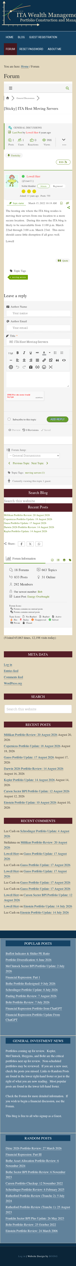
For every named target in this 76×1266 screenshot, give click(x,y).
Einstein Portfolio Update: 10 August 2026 (30, 802)
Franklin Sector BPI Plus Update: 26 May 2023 (35, 1218)
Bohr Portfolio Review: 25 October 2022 (31, 1224)
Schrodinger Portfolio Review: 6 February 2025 (35, 1189)
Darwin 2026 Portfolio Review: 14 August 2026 (29, 527)
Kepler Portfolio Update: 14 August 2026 (25, 531)
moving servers (19, 277)
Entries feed (11, 671)
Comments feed (13, 677)
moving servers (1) (35, 472)
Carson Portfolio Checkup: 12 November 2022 (34, 1183)
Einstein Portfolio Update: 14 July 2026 (48, 906)
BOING (53, 1256)
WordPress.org (13, 683)
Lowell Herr (32, 132)
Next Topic (38, 463)
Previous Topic (20, 463)
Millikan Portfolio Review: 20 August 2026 (27, 515)
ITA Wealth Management (38, 13)
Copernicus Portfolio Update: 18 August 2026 (28, 519)
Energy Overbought (38, 596)
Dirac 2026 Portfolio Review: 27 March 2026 (34, 1148)
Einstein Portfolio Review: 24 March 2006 (32, 1231)
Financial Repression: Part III (24, 1154)
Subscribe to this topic (24, 419)
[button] (11, 353)
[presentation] (11, 353)
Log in (8, 664)
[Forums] (8, 98)
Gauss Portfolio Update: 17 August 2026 (25, 523)
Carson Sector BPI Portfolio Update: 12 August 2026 (36, 791)
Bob (40, 591)
